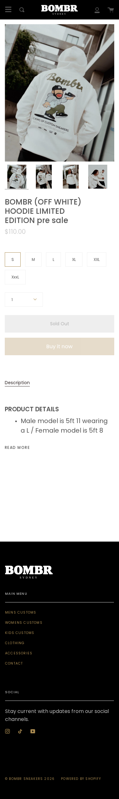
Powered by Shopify (81, 778)
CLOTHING (15, 643)
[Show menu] (8, 9)
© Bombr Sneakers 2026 (30, 778)
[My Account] (97, 9)
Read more (17, 448)
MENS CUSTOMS (20, 612)
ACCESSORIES (18, 653)
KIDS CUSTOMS (19, 632)
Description (17, 382)
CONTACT (14, 663)
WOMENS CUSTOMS (24, 622)
